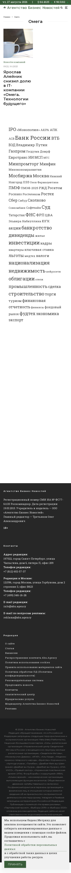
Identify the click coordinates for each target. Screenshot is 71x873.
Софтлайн (33, 208)
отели (39, 279)
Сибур (22, 200)
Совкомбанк (17, 207)
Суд (46, 207)
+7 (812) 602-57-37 (14, 571)
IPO (12, 129)
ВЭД (12, 145)
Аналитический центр (20, 694)
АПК (53, 130)
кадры (46, 243)
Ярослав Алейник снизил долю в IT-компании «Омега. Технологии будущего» (17, 88)
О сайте (10, 643)
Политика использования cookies (27, 662)
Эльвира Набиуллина (25, 221)
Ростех (47, 193)
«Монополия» (28, 130)
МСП (38, 157)
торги (50, 294)
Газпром (17, 151)
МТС (46, 157)
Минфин (47, 164)
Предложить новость (19, 684)
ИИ (31, 157)
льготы (16, 255)
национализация (29, 263)
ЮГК (46, 221)
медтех (29, 256)
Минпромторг (24, 164)
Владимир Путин (31, 145)
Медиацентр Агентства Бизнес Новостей (32, 703)
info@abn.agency (14, 606)
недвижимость (27, 270)
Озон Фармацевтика (44, 182)
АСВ (11, 138)
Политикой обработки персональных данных (30, 847)
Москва (41, 175)
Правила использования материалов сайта (33, 667)
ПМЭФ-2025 (29, 188)
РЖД (43, 188)
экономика (47, 313)
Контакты (11, 689)
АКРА (44, 130)
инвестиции (24, 242)
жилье (40, 235)
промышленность (28, 286)
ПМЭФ (14, 187)
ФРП (40, 215)
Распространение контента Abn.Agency (31, 657)
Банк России (33, 137)
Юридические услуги (19, 699)
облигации (22, 278)
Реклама (11, 708)
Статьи (9, 648)
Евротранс (18, 157)
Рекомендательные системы (24, 680)
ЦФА (49, 215)
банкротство (37, 228)
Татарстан (17, 215)
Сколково (37, 200)
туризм (15, 301)
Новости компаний (14, 62)
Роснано (15, 194)
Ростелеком (31, 194)
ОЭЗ (26, 182)
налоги (42, 255)
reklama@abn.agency (17, 617)
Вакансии (11, 652)
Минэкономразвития (25, 169)
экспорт (16, 320)
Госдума (32, 151)
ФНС (31, 214)
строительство (26, 293)
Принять (15, 864)
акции (15, 228)
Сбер (13, 200)
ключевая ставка (39, 249)
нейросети (53, 271)
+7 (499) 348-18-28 (15, 595)
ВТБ (55, 138)
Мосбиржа (20, 175)
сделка (54, 286)
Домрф (45, 151)
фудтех (28, 313)
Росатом (55, 188)
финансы (37, 307)
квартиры (16, 250)
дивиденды (21, 235)
